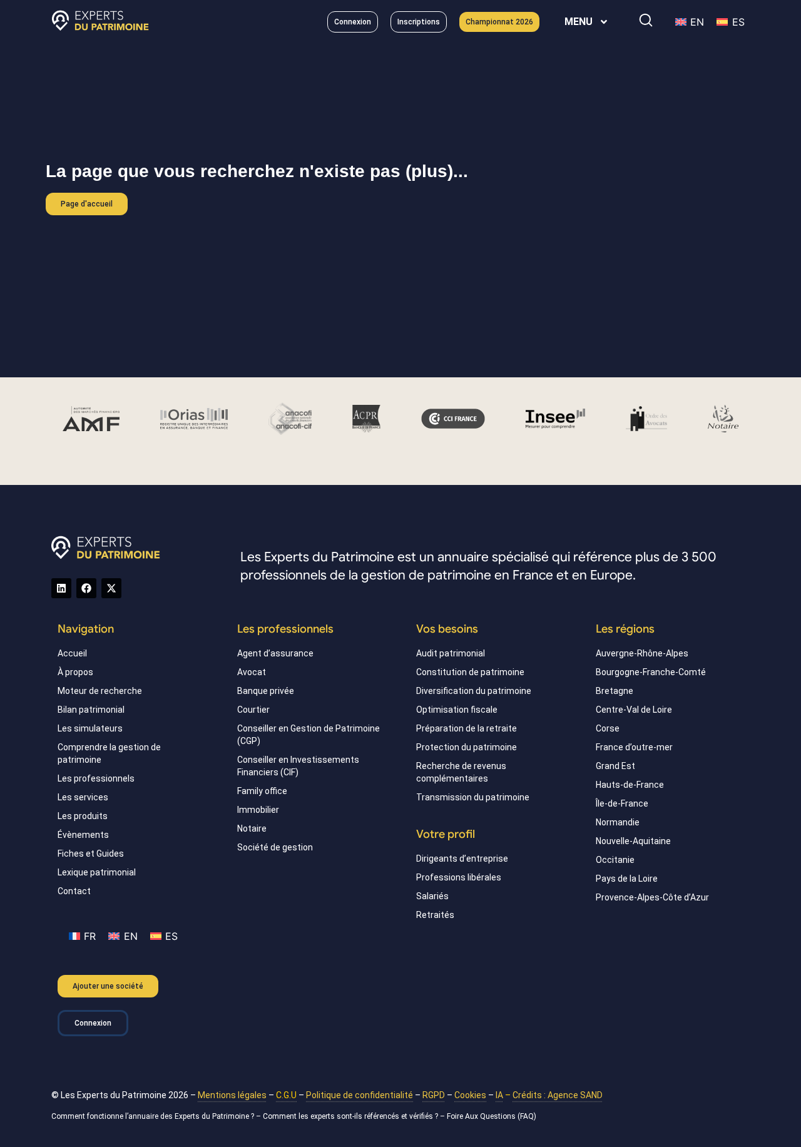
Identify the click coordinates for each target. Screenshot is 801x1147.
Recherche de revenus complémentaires (461, 772)
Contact (74, 891)
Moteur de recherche (100, 691)
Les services (83, 797)
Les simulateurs (90, 728)
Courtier (253, 710)
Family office (262, 791)
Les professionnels (96, 778)
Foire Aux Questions (481, 1116)
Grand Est (615, 766)
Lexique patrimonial (97, 872)
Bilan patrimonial (91, 710)
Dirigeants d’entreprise (462, 859)
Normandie (618, 822)
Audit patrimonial (450, 653)
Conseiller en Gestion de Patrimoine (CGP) (308, 734)
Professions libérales (458, 877)
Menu (578, 22)
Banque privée (265, 691)
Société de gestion (275, 847)
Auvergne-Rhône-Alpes (642, 653)
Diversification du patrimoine (473, 691)
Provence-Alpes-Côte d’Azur (652, 897)
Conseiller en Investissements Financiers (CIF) (298, 766)
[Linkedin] (61, 588)
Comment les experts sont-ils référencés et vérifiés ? (350, 1116)
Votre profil (445, 834)
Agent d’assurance (275, 653)
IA (499, 1095)
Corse (608, 728)
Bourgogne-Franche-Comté (651, 672)
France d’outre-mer (634, 747)
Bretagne (614, 691)
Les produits (83, 816)
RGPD (433, 1095)
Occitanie (615, 860)
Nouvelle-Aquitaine (633, 841)
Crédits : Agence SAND (558, 1095)
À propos (75, 672)
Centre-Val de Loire (634, 710)
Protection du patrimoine (466, 747)
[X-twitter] (111, 588)
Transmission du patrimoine (472, 797)
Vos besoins (447, 629)
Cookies (470, 1095)
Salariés (432, 896)
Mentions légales (232, 1095)
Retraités (435, 915)
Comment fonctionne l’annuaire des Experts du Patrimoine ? (152, 1116)
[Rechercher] (646, 20)
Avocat (251, 672)
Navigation (86, 629)
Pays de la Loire (627, 879)
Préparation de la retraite (466, 728)
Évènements (83, 835)
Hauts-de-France (630, 785)
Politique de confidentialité (359, 1095)
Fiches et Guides (91, 854)
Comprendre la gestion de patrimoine (109, 753)
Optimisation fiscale (456, 710)
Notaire (252, 828)
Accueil (72, 653)
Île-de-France (622, 803)
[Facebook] (86, 588)
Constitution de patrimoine (470, 672)
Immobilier (258, 810)
